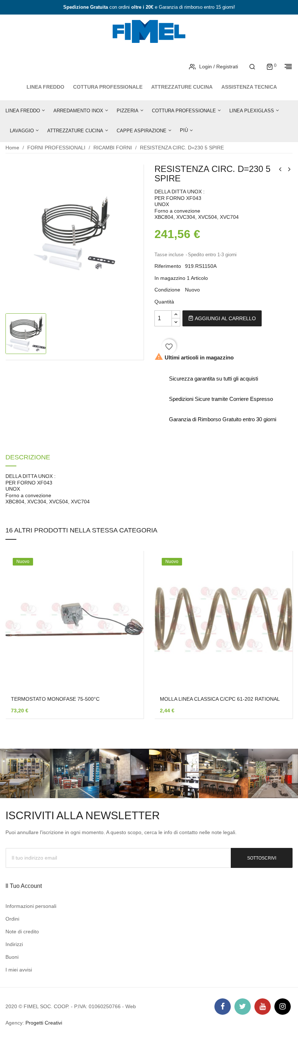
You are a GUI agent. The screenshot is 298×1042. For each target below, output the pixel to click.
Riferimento (167, 266)
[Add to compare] (127, 653)
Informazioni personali (30, 906)
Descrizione (27, 457)
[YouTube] (262, 1006)
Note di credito (22, 931)
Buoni (12, 957)
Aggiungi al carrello (224, 318)
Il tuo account (23, 886)
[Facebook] (222, 1006)
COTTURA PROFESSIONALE (107, 87)
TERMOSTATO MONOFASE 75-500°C (55, 699)
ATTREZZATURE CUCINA (182, 87)
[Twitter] (242, 1006)
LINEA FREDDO (45, 87)
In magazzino (169, 278)
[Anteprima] (127, 634)
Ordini (12, 919)
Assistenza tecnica (249, 87)
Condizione (167, 290)
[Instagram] (282, 1006)
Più (184, 130)
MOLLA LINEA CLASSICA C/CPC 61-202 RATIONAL (220, 699)
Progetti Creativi (43, 1023)
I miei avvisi (18, 970)
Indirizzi (14, 944)
